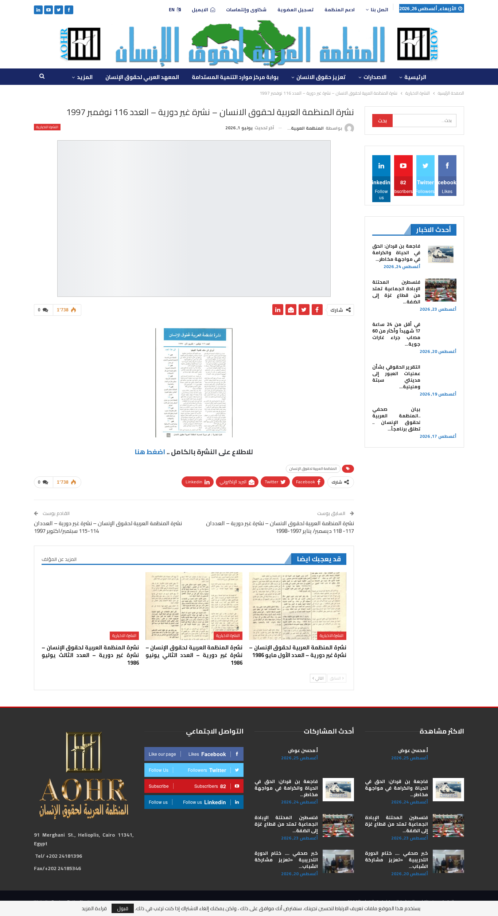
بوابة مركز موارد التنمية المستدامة (235, 77)
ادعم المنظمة (339, 9)
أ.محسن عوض (413, 750)
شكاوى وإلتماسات (246, 9)
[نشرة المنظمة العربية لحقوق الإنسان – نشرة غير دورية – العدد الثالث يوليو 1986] (90, 606)
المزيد (85, 77)
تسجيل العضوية (295, 9)
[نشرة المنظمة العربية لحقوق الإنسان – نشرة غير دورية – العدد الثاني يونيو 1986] (193, 606)
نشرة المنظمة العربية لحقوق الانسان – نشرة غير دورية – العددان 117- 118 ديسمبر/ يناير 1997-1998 (280, 527)
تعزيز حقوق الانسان (321, 77)
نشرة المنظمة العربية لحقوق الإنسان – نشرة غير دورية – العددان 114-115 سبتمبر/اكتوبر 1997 (108, 527)
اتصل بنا (379, 9)
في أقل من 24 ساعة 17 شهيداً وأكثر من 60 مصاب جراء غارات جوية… (396, 334)
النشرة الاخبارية (47, 127)
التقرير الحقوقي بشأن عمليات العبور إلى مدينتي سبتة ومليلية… (396, 376)
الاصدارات (374, 77)
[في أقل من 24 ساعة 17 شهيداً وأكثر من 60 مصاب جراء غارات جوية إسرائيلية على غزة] (440, 332)
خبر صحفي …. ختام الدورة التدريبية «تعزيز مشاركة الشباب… (396, 859)
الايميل (200, 9)
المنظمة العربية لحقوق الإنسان (313, 468)
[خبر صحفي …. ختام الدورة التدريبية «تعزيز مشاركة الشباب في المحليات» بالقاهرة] (448, 861)
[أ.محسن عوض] (448, 758)
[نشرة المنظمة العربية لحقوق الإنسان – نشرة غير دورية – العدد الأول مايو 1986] (297, 606)
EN (172, 9)
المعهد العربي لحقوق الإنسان (142, 77)
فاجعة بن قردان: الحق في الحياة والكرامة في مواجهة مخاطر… (396, 252)
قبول (122, 908)
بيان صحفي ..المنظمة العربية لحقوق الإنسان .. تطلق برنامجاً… (396, 419)
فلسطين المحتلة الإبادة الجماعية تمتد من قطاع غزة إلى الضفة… (396, 292)
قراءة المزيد (94, 908)
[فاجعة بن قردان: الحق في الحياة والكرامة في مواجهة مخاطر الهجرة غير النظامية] (440, 254)
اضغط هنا (150, 451)
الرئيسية (415, 77)
